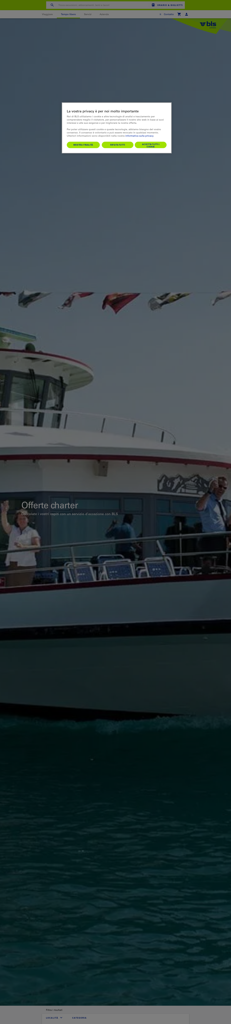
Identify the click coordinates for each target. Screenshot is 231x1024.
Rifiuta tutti (117, 144)
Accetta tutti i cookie (150, 145)
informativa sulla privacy (139, 135)
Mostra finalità (83, 144)
